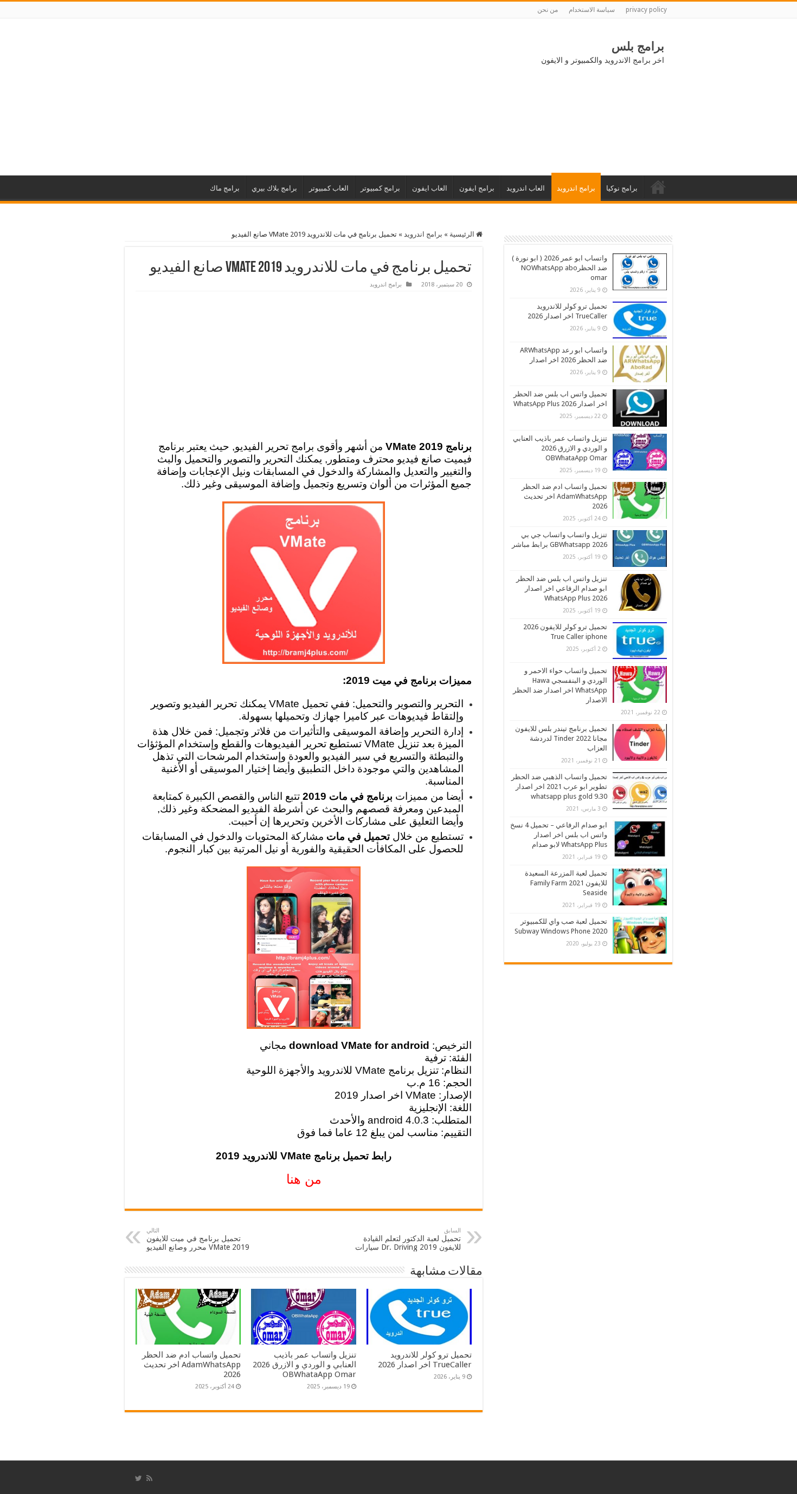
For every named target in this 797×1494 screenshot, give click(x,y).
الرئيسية (658, 186)
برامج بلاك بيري (274, 188)
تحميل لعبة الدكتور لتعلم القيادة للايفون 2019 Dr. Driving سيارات (408, 1239)
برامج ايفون (476, 188)
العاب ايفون (429, 188)
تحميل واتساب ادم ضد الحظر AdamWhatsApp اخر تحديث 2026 (191, 1364)
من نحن (547, 10)
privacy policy (646, 10)
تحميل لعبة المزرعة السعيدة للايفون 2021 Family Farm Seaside (566, 883)
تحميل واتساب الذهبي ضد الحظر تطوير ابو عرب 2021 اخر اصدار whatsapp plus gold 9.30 (559, 786)
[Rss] (149, 1478)
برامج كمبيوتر (380, 188)
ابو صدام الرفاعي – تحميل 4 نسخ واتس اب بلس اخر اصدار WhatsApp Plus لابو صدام (558, 835)
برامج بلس (638, 46)
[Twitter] (138, 1478)
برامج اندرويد (576, 188)
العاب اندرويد (525, 188)
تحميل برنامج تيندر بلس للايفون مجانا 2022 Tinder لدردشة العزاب (561, 738)
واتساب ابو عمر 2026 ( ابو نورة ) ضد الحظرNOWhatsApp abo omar (559, 268)
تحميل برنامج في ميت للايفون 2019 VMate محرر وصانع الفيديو (197, 1239)
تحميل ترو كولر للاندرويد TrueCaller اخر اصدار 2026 (425, 1359)
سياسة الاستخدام (592, 10)
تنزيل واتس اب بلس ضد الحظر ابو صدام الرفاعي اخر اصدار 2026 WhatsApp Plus (561, 588)
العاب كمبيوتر (329, 188)
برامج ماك (225, 188)
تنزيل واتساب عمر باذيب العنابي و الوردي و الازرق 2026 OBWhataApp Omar (304, 1364)
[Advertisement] (214, 97)
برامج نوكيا (622, 188)
